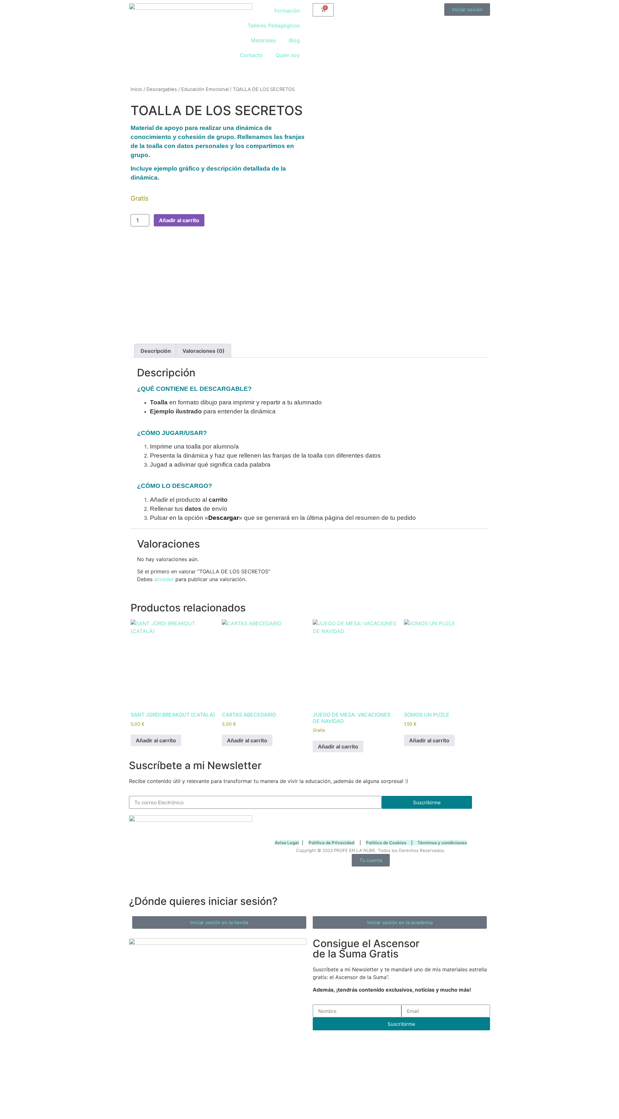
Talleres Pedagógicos (274, 25)
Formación (287, 10)
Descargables (161, 89)
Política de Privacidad (331, 842)
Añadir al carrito (179, 220)
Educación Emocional (205, 89)
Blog (294, 40)
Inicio (136, 89)
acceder (164, 579)
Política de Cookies (392, 842)
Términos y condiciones (442, 842)
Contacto (251, 55)
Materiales (263, 40)
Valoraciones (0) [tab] (203, 351)
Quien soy (288, 55)
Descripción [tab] (156, 351)
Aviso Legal (287, 842)
